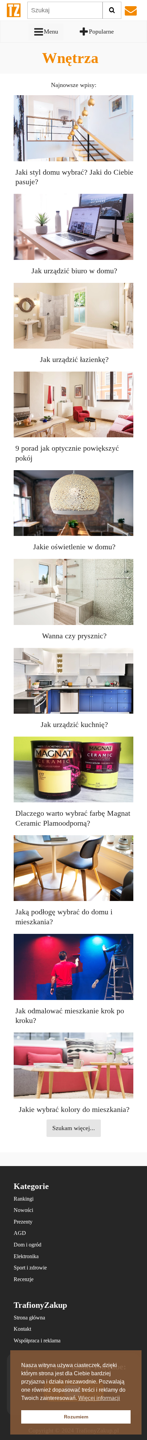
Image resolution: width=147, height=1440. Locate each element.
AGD (20, 1233)
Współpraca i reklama (37, 1340)
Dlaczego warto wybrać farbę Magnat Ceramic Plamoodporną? (72, 818)
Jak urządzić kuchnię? (74, 724)
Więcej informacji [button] (99, 1398)
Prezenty (23, 1222)
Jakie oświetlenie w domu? (74, 546)
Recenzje (24, 1279)
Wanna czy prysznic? (74, 635)
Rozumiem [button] (76, 1416)
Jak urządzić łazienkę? (74, 359)
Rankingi (24, 1199)
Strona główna (29, 1317)
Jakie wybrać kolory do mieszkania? (74, 1109)
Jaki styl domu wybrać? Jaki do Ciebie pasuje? (74, 177)
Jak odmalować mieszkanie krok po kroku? (69, 1015)
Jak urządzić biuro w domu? (74, 270)
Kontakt (22, 1329)
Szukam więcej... (73, 1128)
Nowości (23, 1210)
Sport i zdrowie (30, 1267)
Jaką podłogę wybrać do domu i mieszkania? (63, 916)
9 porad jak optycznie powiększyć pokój (67, 453)
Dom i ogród (27, 1245)
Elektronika (26, 1256)
